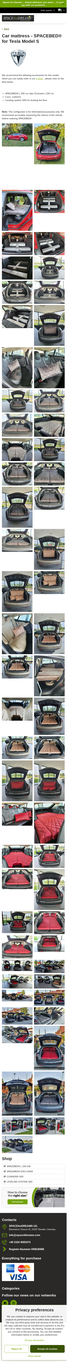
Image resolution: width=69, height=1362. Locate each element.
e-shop (39, 78)
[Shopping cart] (55, 18)
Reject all (17, 1349)
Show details (34, 1356)
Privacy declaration (34, 1340)
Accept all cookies (47, 1349)
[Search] (47, 18)
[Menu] (63, 18)
